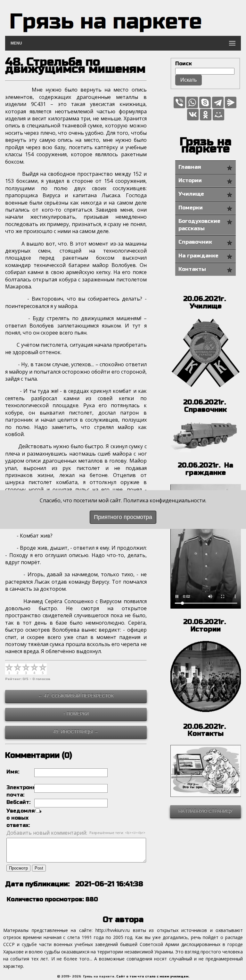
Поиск (183, 64)
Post (39, 868)
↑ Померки (76, 713)
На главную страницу (205, 811)
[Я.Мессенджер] (230, 102)
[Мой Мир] (218, 114)
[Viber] (179, 102)
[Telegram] (218, 102)
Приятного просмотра (123, 517)
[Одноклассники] (205, 114)
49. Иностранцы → (75, 731)
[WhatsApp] (192, 102)
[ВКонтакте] (193, 114)
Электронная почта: (20, 791)
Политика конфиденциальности (164, 500)
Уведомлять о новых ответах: (20, 818)
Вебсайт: (18, 802)
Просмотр (18, 868)
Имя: (12, 772)
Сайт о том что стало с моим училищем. (152, 976)
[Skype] (205, 102)
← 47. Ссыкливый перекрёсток (76, 695)
